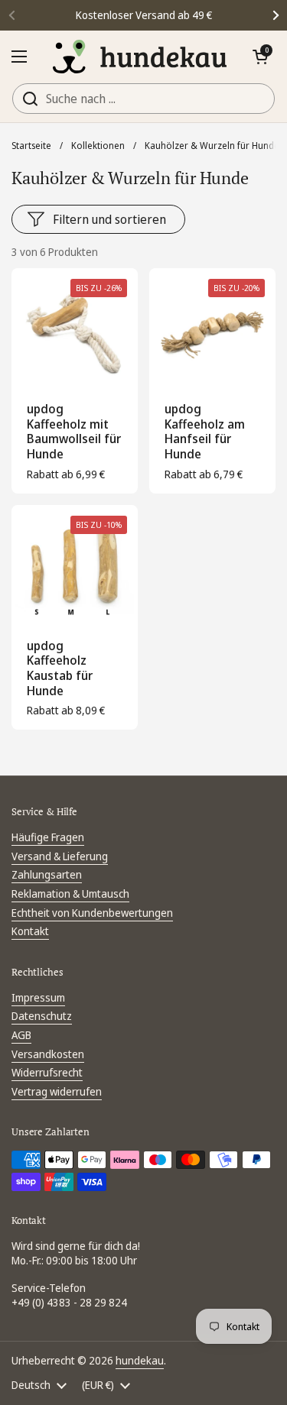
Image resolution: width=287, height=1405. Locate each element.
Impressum (38, 997)
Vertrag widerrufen (56, 1091)
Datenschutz (41, 1015)
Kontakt (30, 931)
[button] (260, 56)
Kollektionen (98, 145)
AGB (21, 1035)
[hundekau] (140, 56)
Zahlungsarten (46, 874)
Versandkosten (47, 1054)
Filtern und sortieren (109, 219)
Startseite (31, 145)
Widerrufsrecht (47, 1072)
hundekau (140, 1360)
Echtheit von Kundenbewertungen (92, 912)
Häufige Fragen (47, 837)
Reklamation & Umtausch (70, 893)
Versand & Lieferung (59, 856)
